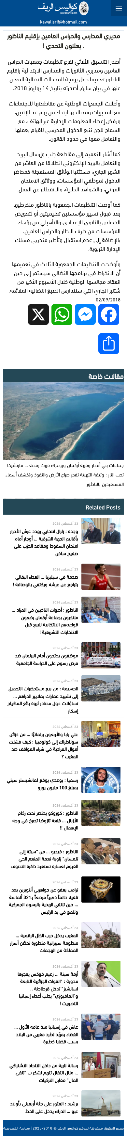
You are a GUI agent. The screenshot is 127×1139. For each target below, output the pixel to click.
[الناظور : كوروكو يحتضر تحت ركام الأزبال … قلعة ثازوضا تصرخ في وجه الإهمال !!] (63, 815)
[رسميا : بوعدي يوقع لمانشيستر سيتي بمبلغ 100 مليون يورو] (63, 779)
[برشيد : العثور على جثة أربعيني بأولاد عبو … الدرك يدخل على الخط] (63, 1103)
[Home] (64, 8)
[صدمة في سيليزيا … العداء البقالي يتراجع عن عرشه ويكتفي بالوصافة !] (63, 576)
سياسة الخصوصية (16, 1128)
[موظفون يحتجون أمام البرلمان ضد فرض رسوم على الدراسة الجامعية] (63, 655)
